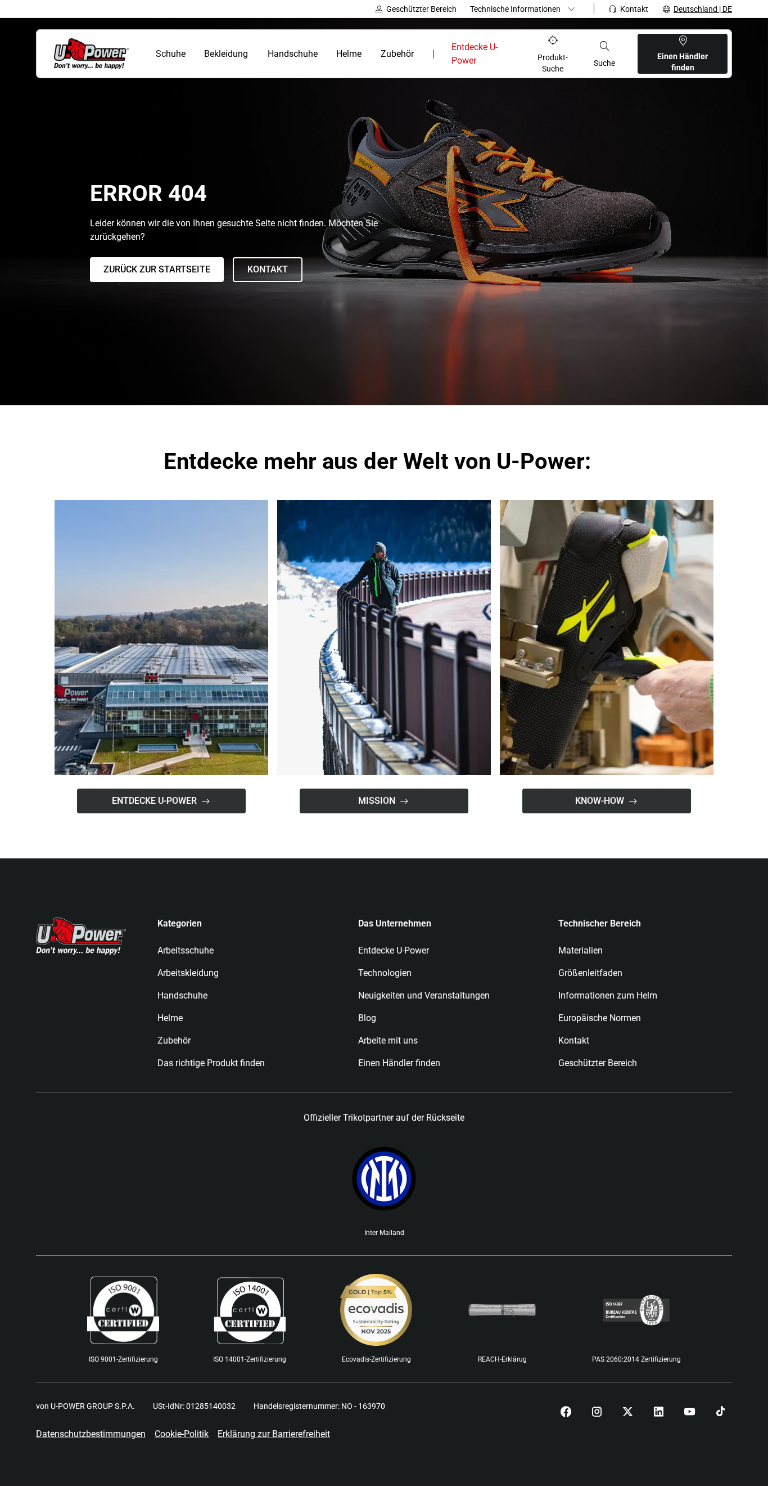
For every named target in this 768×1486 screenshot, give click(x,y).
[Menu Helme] (368, 54)
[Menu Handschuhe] (324, 54)
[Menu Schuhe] (192, 54)
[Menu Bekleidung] (255, 54)
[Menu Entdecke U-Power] (508, 54)
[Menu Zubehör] (421, 54)
